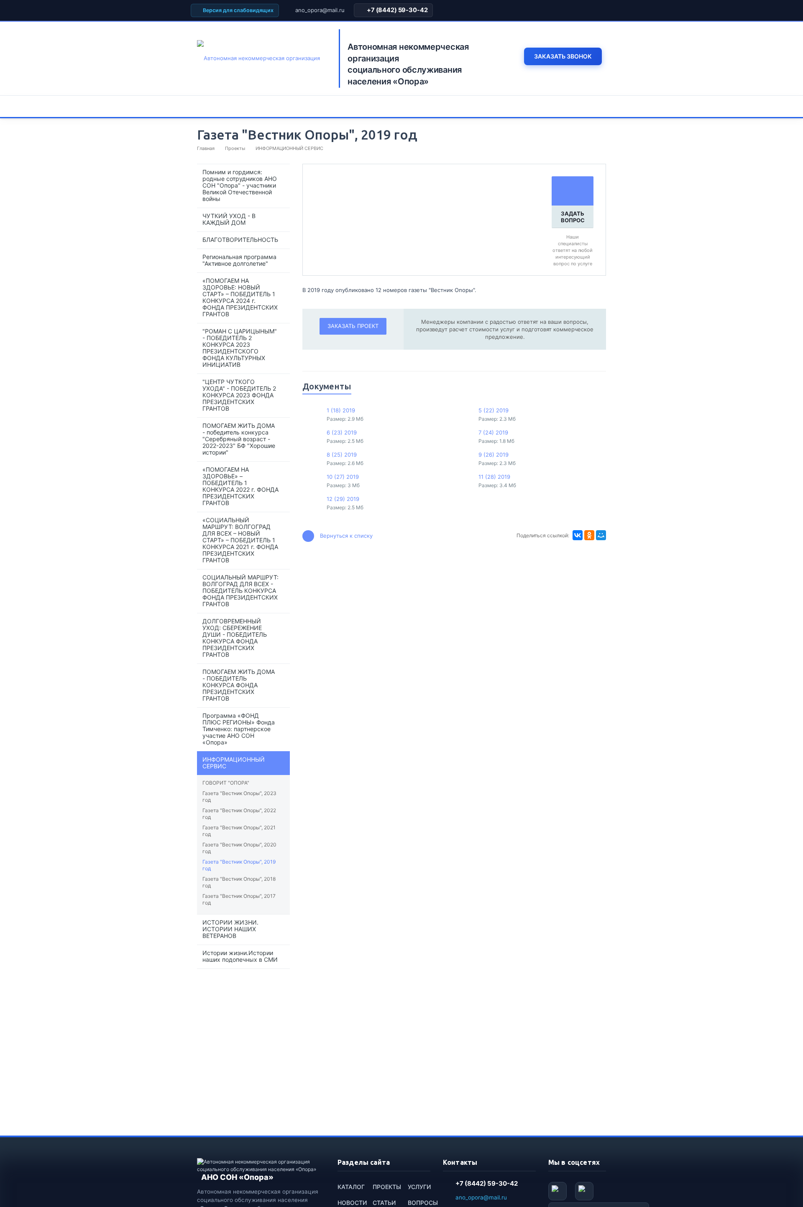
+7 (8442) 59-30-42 (397, 10)
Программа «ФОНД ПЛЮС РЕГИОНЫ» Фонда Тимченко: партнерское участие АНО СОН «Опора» (238, 729)
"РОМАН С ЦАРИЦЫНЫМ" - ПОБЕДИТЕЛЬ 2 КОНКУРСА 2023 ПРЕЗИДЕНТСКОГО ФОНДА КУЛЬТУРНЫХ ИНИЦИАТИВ (239, 348)
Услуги (419, 1186)
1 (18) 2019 (341, 410)
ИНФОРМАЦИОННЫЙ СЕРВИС (233, 763)
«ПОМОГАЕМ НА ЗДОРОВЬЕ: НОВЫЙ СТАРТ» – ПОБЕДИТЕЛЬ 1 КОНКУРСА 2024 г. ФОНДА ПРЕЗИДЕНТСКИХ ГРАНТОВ (240, 297)
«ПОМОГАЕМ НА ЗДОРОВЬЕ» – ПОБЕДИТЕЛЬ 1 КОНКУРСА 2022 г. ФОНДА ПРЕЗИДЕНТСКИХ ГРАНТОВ (240, 486)
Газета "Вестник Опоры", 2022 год (239, 813)
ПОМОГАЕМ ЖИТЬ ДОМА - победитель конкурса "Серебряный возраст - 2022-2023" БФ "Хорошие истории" (238, 439)
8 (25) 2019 (342, 454)
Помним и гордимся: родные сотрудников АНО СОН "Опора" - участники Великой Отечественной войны (239, 185)
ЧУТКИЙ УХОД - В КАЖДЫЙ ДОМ (229, 219)
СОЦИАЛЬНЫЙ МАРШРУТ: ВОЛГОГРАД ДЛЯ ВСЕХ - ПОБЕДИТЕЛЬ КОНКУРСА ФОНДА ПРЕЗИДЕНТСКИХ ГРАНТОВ (240, 590)
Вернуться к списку (346, 535)
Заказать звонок (563, 56)
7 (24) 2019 (493, 432)
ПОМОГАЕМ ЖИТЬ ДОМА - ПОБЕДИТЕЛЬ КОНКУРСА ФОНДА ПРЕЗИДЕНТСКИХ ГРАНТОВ (238, 685)
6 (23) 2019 (342, 432)
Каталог (351, 1186)
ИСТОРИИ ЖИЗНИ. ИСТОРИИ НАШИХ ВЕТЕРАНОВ (230, 929)
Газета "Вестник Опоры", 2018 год (239, 882)
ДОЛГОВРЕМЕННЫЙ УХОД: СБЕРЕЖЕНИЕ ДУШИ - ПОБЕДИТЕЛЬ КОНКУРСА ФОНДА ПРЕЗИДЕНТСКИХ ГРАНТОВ (234, 637)
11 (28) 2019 (494, 476)
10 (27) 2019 (343, 476)
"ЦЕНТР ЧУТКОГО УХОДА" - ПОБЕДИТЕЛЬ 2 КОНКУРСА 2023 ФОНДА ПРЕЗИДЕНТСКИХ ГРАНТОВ (239, 395)
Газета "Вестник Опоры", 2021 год (239, 830)
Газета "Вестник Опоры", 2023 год (239, 796)
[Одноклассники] (589, 535)
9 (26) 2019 (493, 454)
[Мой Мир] (601, 535)
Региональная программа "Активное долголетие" (239, 260)
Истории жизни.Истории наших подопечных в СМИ (240, 956)
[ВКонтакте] (578, 535)
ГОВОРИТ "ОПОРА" (225, 783)
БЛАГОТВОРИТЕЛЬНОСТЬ (240, 239)
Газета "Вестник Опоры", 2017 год (239, 899)
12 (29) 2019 (343, 499)
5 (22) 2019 (493, 410)
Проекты (387, 1186)
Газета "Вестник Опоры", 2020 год (239, 847)
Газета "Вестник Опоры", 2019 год (239, 865)
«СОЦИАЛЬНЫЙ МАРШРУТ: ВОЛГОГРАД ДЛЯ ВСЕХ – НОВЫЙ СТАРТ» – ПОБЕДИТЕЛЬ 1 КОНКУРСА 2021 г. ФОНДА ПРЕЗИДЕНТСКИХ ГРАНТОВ (240, 540)
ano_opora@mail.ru (320, 10)
